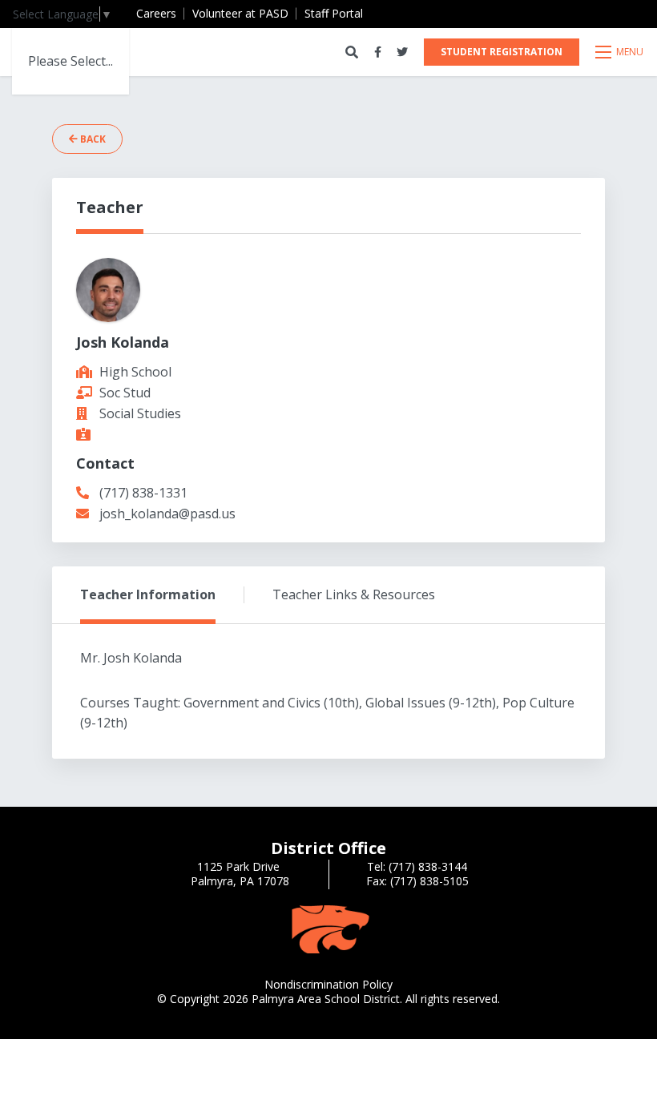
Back (92, 139)
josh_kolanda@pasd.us (167, 513)
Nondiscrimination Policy (328, 984)
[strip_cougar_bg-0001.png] (328, 928)
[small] (377, 52)
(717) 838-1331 (143, 493)
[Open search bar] (351, 52)
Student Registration (501, 51)
